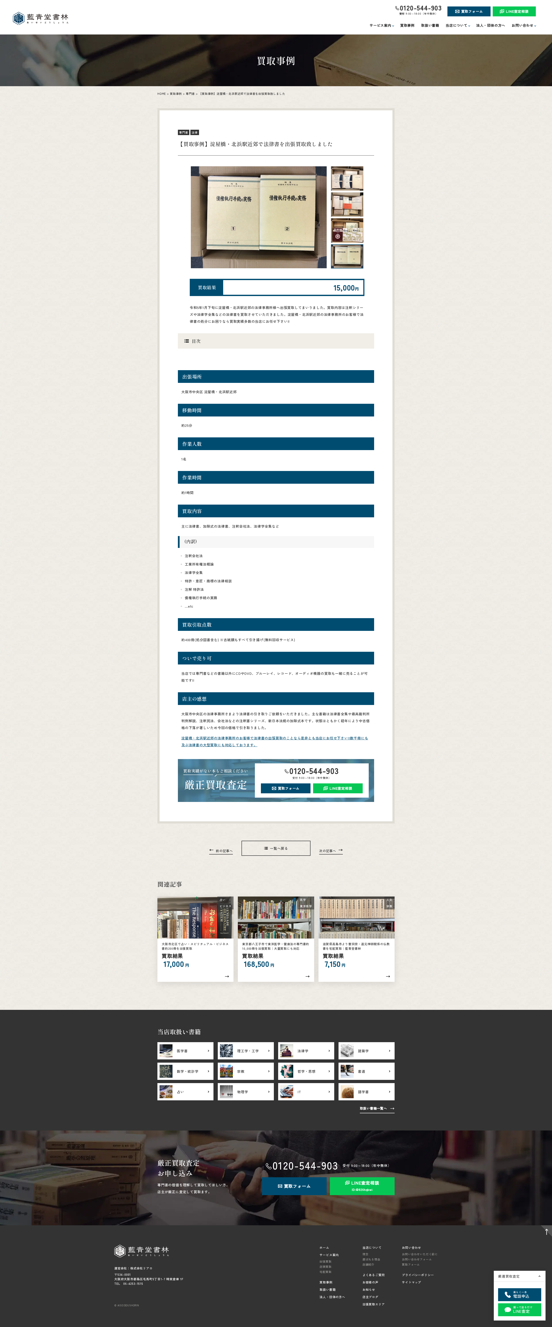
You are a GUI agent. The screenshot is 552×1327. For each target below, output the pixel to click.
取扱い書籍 (430, 25)
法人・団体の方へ (490, 25)
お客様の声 (370, 1282)
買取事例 (407, 25)
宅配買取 (325, 1272)
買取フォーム (472, 11)
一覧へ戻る (279, 848)
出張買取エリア (373, 1304)
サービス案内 (329, 1255)
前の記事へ (224, 850)
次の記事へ (327, 850)
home (161, 94)
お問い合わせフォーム (417, 1259)
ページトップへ (545, 1231)
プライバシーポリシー (418, 1275)
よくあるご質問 (373, 1275)
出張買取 (325, 1261)
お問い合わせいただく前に (420, 1254)
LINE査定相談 (517, 11)
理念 (365, 1254)
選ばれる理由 (371, 1259)
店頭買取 (325, 1267)
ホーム (324, 1247)
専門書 (190, 94)
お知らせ (368, 1289)
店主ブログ (370, 1297)
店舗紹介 (368, 1264)
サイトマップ (411, 1282)
